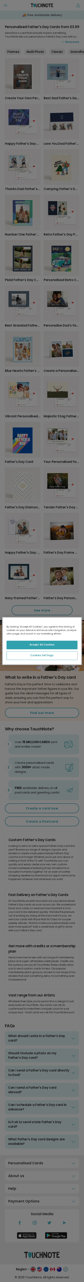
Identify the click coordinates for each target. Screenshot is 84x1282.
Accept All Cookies (42, 645)
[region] (42, 641)
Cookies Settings (41, 655)
